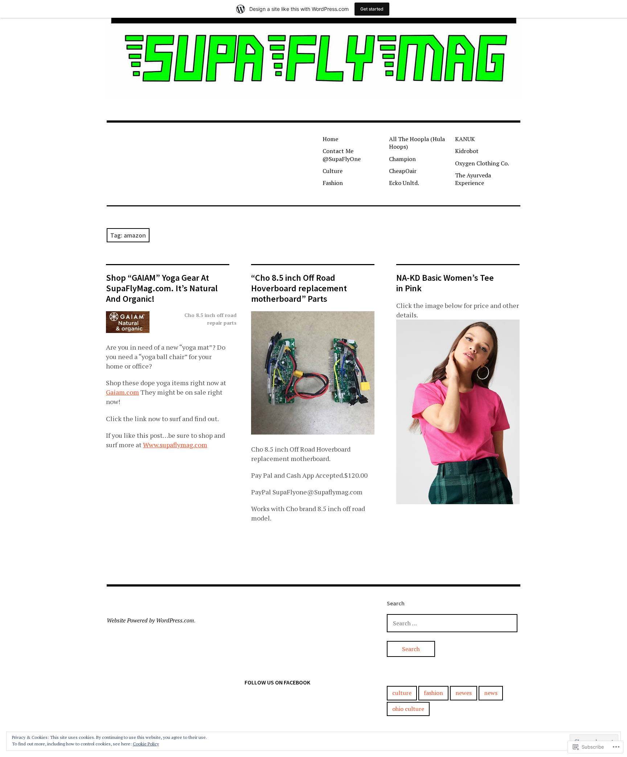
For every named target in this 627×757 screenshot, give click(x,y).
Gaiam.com (122, 392)
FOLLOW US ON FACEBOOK (277, 682)
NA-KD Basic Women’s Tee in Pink (445, 283)
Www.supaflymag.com (175, 444)
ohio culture (408, 709)
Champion (402, 159)
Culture (333, 171)
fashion (433, 693)
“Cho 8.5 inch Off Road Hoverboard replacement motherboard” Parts (299, 288)
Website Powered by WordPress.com (150, 620)
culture (401, 693)
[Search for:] (452, 623)
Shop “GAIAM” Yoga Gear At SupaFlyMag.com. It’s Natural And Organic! (162, 288)
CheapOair (403, 171)
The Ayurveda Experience (473, 179)
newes (463, 693)
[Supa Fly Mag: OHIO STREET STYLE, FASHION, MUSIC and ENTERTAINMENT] (313, 58)
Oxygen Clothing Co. (482, 163)
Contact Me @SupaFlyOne (342, 154)
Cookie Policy (146, 743)
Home (330, 139)
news (490, 693)
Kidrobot (467, 151)
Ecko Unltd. (404, 183)
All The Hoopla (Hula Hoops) (417, 143)
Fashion (333, 183)
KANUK (465, 139)
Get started (372, 9)
